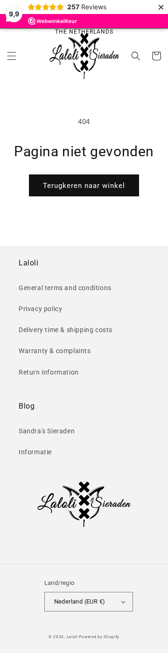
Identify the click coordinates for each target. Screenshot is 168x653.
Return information (49, 372)
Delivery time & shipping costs (65, 329)
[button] (11, 56)
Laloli (72, 636)
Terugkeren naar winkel (84, 185)
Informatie (35, 452)
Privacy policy (40, 309)
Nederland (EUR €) (79, 601)
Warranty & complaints (55, 350)
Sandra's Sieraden (47, 431)
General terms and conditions (65, 288)
